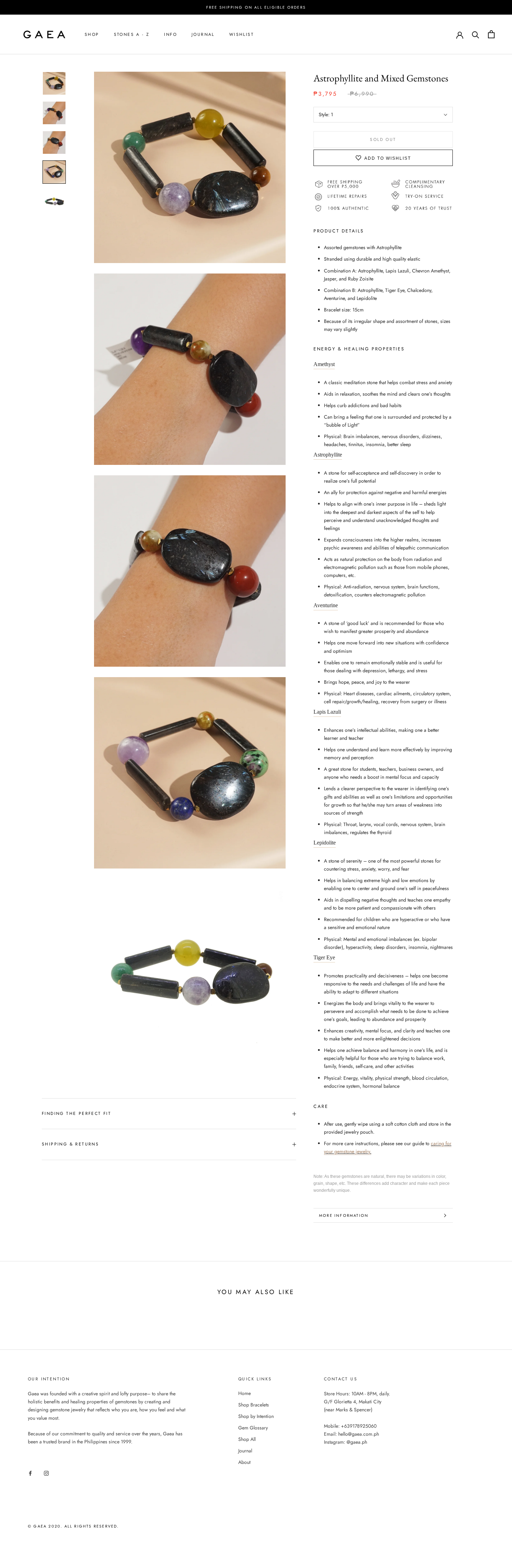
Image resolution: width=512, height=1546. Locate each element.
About (244, 1462)
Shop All (247, 1439)
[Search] (475, 34)
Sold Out (383, 140)
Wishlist (241, 34)
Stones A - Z (132, 34)
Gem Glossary (253, 1427)
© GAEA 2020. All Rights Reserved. (73, 1526)
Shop (92, 34)
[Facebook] (30, 1473)
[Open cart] (491, 34)
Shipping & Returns (70, 1144)
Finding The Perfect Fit (76, 1113)
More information (344, 1215)
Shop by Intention (256, 1416)
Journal (203, 34)
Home (244, 1393)
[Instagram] (46, 1473)
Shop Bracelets (253, 1404)
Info (170, 34)
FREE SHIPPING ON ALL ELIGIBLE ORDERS (256, 7)
